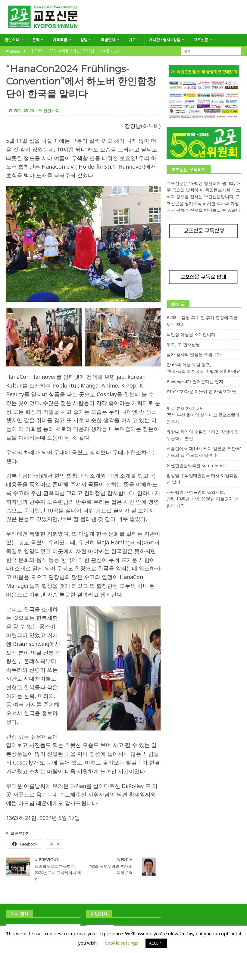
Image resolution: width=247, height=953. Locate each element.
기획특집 (60, 39)
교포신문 (201, 39)
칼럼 (84, 39)
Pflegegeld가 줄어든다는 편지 (195, 381)
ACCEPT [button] (156, 943)
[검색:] (211, 50)
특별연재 (108, 39)
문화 (35, 39)
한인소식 (12, 39)
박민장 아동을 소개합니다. (191, 334)
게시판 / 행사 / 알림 (164, 39)
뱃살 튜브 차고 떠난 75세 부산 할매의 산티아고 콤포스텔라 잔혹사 (203, 415)
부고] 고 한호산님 (183, 344)
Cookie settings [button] (121, 943)
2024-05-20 (24, 110)
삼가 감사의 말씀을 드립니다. (194, 354)
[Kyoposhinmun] (123, 30)
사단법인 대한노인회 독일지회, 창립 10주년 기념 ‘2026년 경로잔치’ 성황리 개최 (203, 499)
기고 (132, 39)
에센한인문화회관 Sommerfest (196, 465)
